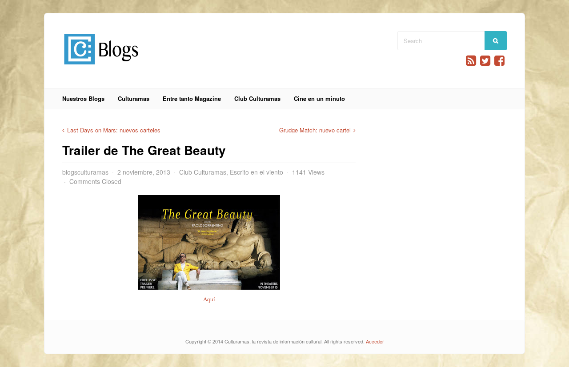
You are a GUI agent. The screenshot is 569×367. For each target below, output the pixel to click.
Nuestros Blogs (83, 98)
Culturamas (133, 98)
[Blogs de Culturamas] (101, 68)
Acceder (375, 341)
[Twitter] (485, 61)
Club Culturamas (257, 98)
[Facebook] (499, 61)
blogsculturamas (85, 172)
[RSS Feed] (471, 61)
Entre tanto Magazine (192, 98)
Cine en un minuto (319, 98)
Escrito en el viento (256, 172)
